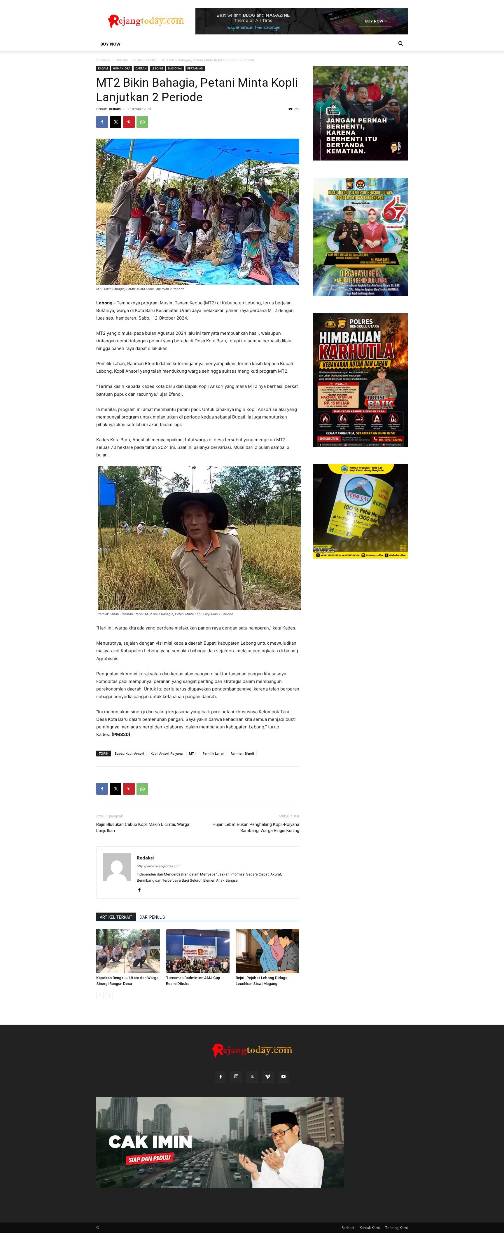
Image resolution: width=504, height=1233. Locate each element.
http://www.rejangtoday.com (159, 866)
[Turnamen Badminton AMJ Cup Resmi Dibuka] (198, 951)
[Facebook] (102, 122)
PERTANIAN (195, 68)
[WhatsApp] (142, 122)
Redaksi (115, 109)
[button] (401, 44)
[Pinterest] (129, 122)
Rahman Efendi (242, 753)
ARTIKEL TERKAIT (116, 917)
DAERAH (140, 68)
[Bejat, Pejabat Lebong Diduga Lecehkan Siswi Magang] (267, 951)
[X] (115, 122)
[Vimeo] (268, 1077)
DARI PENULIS (152, 917)
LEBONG (157, 68)
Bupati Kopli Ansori (129, 753)
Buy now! (111, 44)
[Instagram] (236, 1076)
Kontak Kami (370, 1227)
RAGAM (122, 59)
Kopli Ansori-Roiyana (166, 753)
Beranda (103, 59)
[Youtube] (283, 1077)
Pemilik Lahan (213, 753)
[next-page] (109, 995)
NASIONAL (175, 68)
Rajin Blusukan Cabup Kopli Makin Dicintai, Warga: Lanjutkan (143, 827)
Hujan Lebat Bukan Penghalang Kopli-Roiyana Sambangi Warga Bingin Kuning (256, 827)
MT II (192, 753)
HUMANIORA (144, 59)
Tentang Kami (396, 1227)
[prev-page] (100, 995)
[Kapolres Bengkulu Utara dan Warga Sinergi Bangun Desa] (128, 951)
